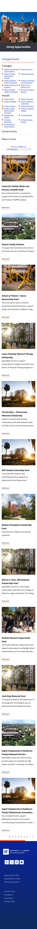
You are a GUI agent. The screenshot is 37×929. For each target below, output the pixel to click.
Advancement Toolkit (12, 878)
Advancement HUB (11, 875)
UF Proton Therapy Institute (27, 121)
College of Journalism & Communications (28, 82)
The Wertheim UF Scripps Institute (9, 125)
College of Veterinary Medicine (27, 110)
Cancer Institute (9, 99)
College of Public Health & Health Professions (9, 111)
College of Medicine (10, 101)
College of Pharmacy (27, 106)
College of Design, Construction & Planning (9, 76)
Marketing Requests (12, 882)
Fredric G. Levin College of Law (25, 86)
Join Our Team (9, 891)
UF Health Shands (26, 115)
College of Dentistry (27, 99)
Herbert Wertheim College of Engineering (11, 91)
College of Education (27, 74)
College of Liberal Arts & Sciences (11, 86)
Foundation (8, 895)
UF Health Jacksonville (8, 121)
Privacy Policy (9, 901)
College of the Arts (27, 69)
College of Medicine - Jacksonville (27, 103)
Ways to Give (9, 139)
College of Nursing (10, 106)
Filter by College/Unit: (18, 147)
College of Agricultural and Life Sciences (11, 70)
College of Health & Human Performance (10, 82)
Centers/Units (9, 131)
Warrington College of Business (27, 91)
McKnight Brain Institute (8, 116)
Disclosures (8, 898)
